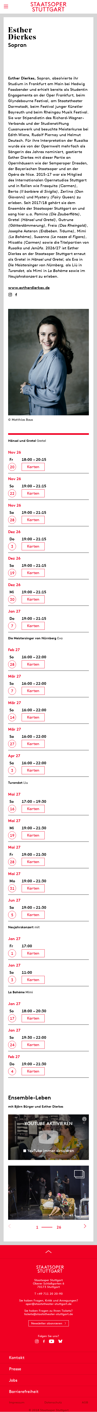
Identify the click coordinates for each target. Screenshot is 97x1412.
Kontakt (17, 1357)
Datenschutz (53, 1402)
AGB (85, 1402)
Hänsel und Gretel (22, 441)
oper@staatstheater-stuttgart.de (49, 1304)
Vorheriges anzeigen (9, 1226)
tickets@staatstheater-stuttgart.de (48, 1314)
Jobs (13, 1380)
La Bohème (16, 992)
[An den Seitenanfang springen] (48, 1251)
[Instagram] (10, 294)
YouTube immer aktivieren (50, 1150)
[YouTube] (51, 1341)
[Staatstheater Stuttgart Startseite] (49, 7)
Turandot (15, 783)
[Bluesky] (60, 1341)
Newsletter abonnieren (46, 1323)
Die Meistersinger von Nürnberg (32, 638)
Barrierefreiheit (24, 1391)
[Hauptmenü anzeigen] (6, 6)
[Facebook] (16, 294)
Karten (33, 466)
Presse (15, 1368)
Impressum (16, 1402)
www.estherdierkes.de (29, 287)
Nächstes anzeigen (85, 1226)
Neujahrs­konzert (21, 927)
